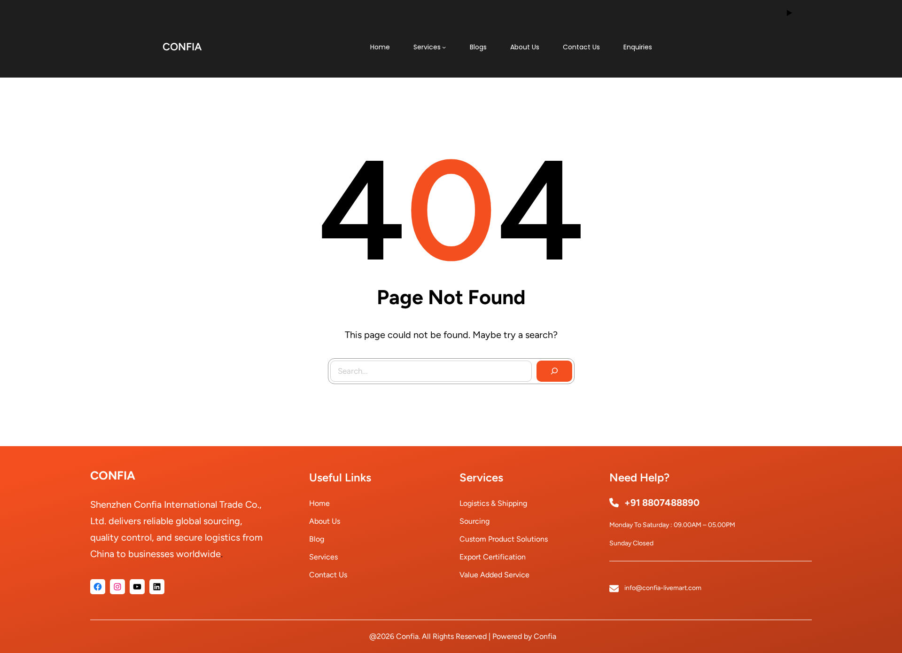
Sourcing (474, 521)
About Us (324, 521)
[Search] (554, 371)
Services (323, 556)
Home (319, 503)
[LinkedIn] (156, 586)
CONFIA (182, 46)
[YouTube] (137, 586)
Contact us (328, 574)
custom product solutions (503, 539)
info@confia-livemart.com (662, 588)
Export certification (492, 556)
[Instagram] (117, 586)
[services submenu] (444, 47)
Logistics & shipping (493, 503)
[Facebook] (97, 586)
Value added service (494, 574)
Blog (316, 539)
